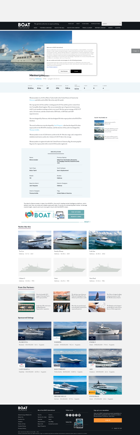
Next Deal (92, 278)
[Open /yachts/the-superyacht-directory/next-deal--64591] (105, 267)
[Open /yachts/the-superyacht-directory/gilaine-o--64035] (34, 267)
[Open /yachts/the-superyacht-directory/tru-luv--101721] (34, 240)
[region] (70, 59)
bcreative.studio (53, 424)
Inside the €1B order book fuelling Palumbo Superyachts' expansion (43, 307)
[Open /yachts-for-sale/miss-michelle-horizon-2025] (70, 385)
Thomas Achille (34, 130)
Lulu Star (92, 251)
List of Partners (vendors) (52, 67)
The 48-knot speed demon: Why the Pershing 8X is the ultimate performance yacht (79, 296)
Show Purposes (64, 71)
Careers (20, 421)
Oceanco (92, 372)
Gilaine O (22, 278)
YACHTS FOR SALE (59, 27)
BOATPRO (117, 27)
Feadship (21, 372)
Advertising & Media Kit (25, 415)
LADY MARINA (24, 369)
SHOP (78, 23)
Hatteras (38, 79)
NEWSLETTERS (95, 23)
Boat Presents (42, 426)
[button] (2, 51)
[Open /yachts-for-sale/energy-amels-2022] (105, 331)
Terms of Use (21, 424)
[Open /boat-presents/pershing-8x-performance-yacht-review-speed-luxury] (61, 296)
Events (50, 415)
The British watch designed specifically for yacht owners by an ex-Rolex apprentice (114, 307)
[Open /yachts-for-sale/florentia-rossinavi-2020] (34, 331)
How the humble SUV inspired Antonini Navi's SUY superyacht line (42, 296)
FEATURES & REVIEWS (46, 27)
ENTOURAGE (94, 396)
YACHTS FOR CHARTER (73, 27)
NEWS (35, 27)
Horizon (56, 399)
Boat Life (40, 424)
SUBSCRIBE (85, 23)
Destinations (41, 421)
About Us (20, 417)
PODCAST (71, 23)
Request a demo (76, 216)
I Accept (76, 71)
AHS (91, 369)
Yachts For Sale (42, 417)
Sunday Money (58, 251)
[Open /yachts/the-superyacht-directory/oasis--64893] (70, 267)
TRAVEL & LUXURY (87, 27)
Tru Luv (21, 251)
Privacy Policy (22, 428)
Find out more (76, 212)
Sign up (107, 420)
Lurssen (56, 345)
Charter (40, 419)
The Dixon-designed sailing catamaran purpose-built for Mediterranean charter (114, 296)
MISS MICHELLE (60, 396)
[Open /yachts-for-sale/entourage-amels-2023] (105, 385)
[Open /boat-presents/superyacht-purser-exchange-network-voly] (61, 307)
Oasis (56, 278)
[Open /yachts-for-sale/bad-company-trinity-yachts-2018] (70, 358)
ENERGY (92, 342)
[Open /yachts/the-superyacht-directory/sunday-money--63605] (70, 240)
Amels (91, 345)
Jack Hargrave (58, 125)
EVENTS (110, 27)
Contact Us (21, 419)
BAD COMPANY (59, 369)
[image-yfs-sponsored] (21, 340)
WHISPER (57, 342)
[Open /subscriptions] (77, 424)
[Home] (25, 26)
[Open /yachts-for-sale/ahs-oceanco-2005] (105, 358)
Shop (50, 419)
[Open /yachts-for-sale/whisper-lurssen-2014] (70, 331)
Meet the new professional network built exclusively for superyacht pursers (79, 307)
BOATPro (51, 417)
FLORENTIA (23, 342)
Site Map (51, 421)
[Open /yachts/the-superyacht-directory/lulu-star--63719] (105, 240)
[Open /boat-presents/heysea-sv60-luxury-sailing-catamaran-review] (97, 296)
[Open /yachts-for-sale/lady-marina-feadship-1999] (34, 358)
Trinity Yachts (58, 372)
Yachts (40, 415)
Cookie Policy (22, 426)
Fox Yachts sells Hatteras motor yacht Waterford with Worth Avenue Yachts (111, 130)
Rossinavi (21, 345)
